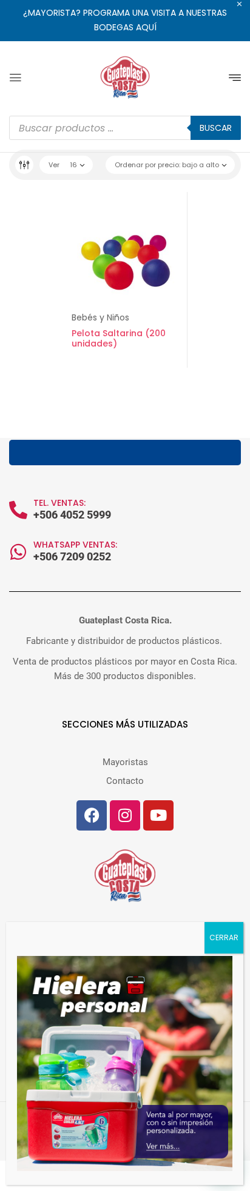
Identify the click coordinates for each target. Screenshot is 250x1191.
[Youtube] (158, 815)
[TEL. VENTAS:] (18, 510)
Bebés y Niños (100, 317)
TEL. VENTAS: (59, 503)
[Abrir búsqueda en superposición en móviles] (125, 128)
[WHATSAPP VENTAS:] (18, 552)
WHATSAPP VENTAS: (75, 545)
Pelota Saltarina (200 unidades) (119, 338)
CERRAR (223, 937)
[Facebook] (91, 815)
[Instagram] (125, 815)
